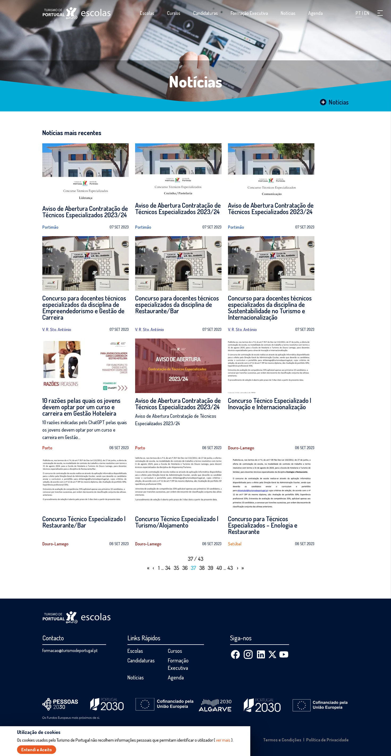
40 (219, 567)
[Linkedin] (261, 654)
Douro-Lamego (241, 447)
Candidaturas (205, 13)
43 (230, 567)
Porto (47, 447)
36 (185, 567)
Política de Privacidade (327, 739)
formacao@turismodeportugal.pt (70, 650)
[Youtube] (283, 654)
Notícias (288, 13)
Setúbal (235, 543)
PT (359, 13)
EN (366, 13)
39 (210, 567)
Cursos (173, 13)
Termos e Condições (282, 739)
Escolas (147, 13)
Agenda (315, 13)
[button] (380, 13)
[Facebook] (235, 654)
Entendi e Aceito (36, 749)
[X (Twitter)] (272, 654)
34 (167, 567)
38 (202, 567)
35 (176, 567)
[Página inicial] (76, 13)
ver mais (223, 740)
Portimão (50, 227)
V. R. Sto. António (56, 329)
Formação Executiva (249, 13)
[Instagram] (248, 654)
